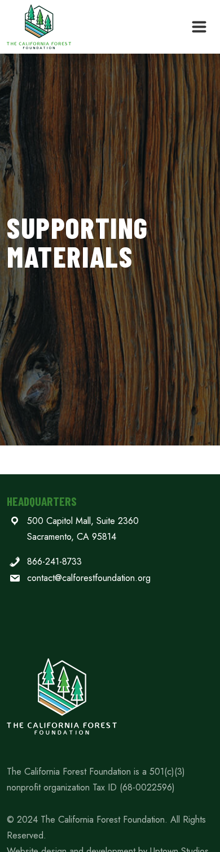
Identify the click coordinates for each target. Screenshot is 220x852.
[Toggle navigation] (199, 27)
